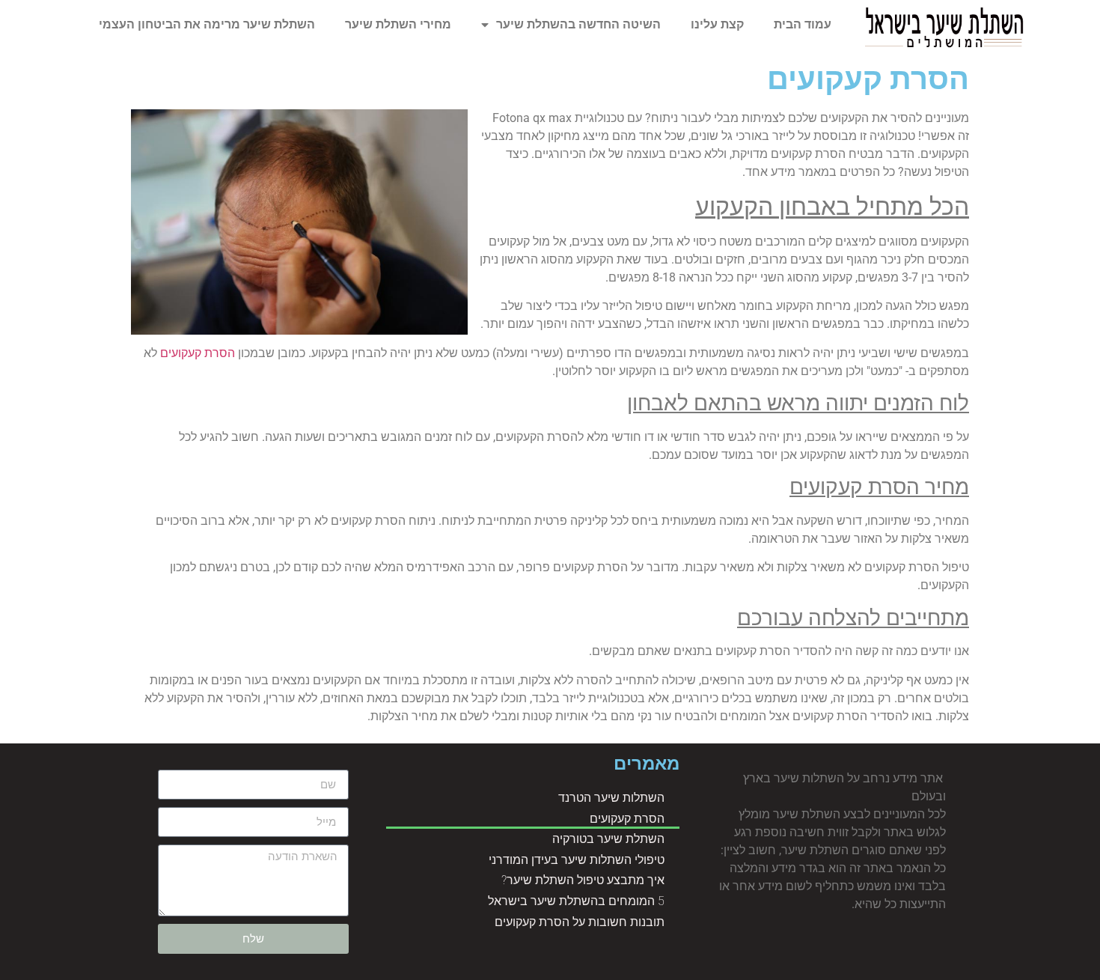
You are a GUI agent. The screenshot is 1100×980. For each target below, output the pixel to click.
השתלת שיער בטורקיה (608, 839)
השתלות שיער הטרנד (611, 798)
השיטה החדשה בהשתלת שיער (578, 24)
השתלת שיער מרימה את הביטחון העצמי (207, 24)
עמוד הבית (802, 24)
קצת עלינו (717, 24)
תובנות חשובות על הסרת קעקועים (579, 922)
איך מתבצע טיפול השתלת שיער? (582, 880)
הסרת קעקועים (197, 353)
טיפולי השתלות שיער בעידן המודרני (576, 860)
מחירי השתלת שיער (398, 24)
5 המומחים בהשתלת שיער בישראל (576, 901)
